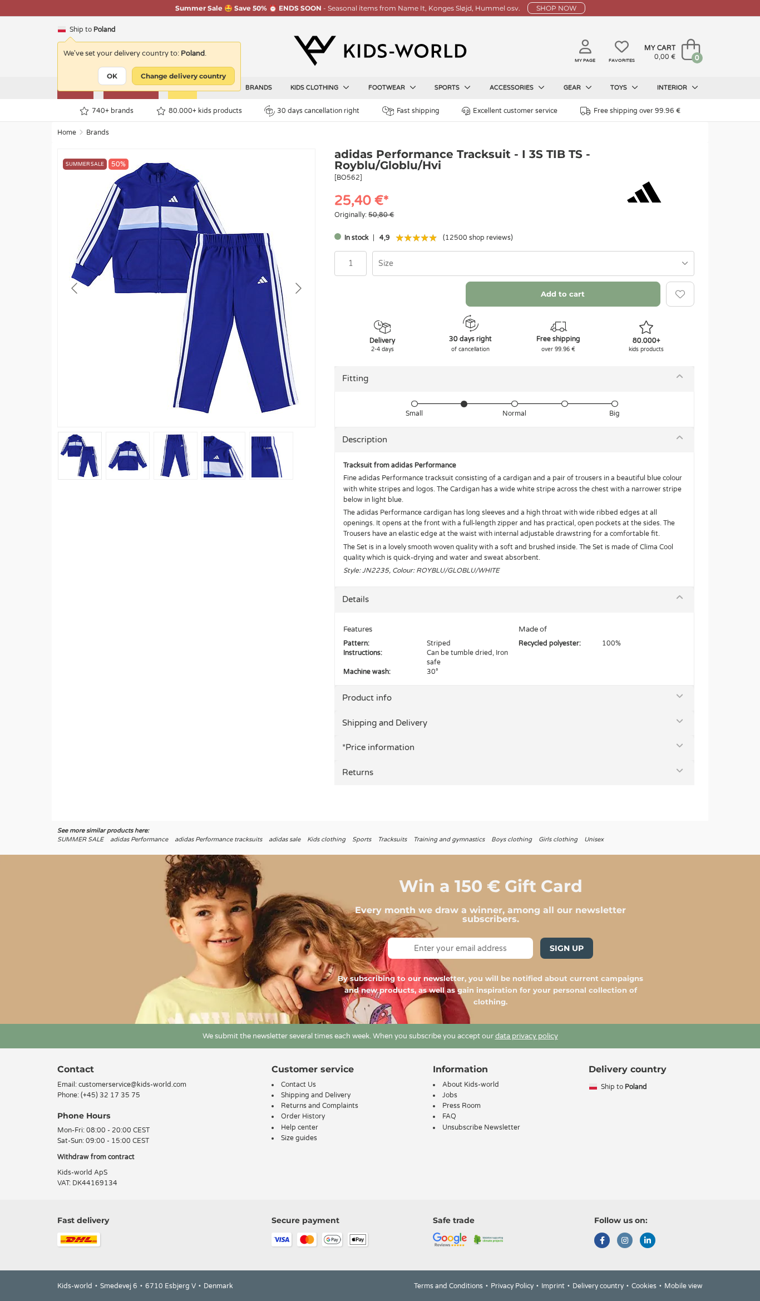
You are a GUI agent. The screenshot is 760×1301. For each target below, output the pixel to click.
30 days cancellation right (318, 111)
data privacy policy (526, 1036)
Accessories (512, 87)
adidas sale (284, 839)
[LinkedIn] (647, 1241)
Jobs (449, 1095)
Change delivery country (183, 76)
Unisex (594, 839)
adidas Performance (139, 839)
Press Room (461, 1106)
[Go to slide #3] (176, 456)
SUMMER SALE (80, 839)
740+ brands (113, 111)
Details (355, 599)
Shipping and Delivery (384, 723)
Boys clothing (511, 839)
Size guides (299, 1138)
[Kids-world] (380, 51)
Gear (573, 87)
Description (364, 440)
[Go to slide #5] (271, 456)
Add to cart (563, 293)
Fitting (355, 378)
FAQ (449, 1116)
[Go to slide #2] (128, 456)
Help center (299, 1127)
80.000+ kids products (205, 111)
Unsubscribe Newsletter (481, 1127)
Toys (619, 87)
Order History (303, 1116)
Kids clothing (315, 87)
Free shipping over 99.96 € (637, 111)
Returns (357, 772)
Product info (367, 698)
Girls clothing (558, 839)
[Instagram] (625, 1241)
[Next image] (297, 288)
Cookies (644, 1286)
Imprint (553, 1286)
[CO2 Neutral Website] (489, 1239)
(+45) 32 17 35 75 (110, 1095)
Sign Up (567, 948)
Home (66, 132)
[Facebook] (602, 1241)
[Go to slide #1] (80, 456)
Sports (448, 87)
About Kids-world (470, 1084)
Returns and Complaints (319, 1106)
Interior (673, 87)
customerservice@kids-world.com (132, 1084)
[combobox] (533, 263)
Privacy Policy (512, 1286)
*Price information (378, 747)
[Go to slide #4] (223, 456)
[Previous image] (75, 288)
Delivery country (598, 1286)
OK (112, 76)
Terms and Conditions (448, 1286)
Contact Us (298, 1084)
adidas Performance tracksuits (218, 839)
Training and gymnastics (449, 839)
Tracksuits (392, 839)
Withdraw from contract (96, 1157)
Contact (75, 1069)
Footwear (387, 87)
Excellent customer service (515, 111)
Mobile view (683, 1286)
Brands (258, 87)
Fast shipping (418, 111)
